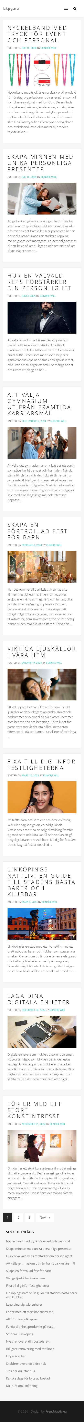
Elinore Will (48, 48)
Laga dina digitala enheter (39, 999)
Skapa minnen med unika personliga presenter (41, 163)
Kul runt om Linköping (22, 1386)
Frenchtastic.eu (56, 1411)
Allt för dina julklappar (22, 1319)
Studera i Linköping (19, 1334)
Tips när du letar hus (20, 1371)
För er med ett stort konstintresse (29, 1312)
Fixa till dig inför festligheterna (42, 764)
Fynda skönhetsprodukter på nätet (30, 1326)
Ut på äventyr (15, 1356)
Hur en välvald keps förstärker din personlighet (40, 282)
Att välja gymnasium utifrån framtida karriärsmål (40, 404)
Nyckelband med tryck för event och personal (37, 34)
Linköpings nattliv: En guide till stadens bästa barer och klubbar (42, 882)
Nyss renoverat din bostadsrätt (27, 1341)
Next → (45, 1217)
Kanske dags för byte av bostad (28, 1378)
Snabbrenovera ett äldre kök (26, 1363)
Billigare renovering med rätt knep (30, 1349)
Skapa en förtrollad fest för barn (38, 531)
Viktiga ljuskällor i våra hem (42, 652)
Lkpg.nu (11, 8)
